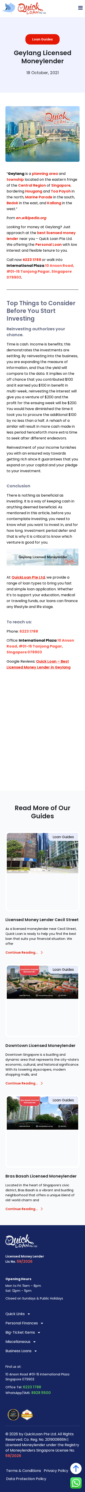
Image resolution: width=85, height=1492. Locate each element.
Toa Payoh (61, 191)
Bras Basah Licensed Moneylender (41, 1176)
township (15, 179)
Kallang (54, 203)
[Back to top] (76, 1468)
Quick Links (15, 1313)
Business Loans (18, 1351)
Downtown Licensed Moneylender (40, 1045)
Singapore (60, 185)
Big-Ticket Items (20, 1332)
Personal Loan (48, 244)
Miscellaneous (17, 1341)
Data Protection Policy (26, 1478)
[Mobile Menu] (80, 8)
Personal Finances (21, 1323)
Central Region (32, 185)
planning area (45, 173)
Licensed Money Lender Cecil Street (42, 919)
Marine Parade (38, 197)
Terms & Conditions (23, 1470)
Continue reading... (21, 952)
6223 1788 (32, 1387)
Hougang (33, 191)
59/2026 (24, 1261)
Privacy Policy (56, 1470)
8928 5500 (41, 1392)
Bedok (12, 203)
